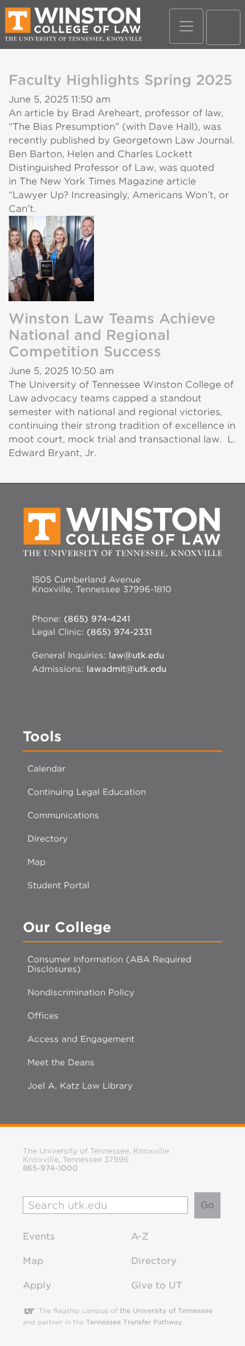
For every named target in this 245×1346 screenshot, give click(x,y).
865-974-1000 (50, 1168)
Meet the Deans (61, 1062)
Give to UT (156, 1285)
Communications (63, 815)
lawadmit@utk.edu (126, 669)
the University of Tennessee (166, 1311)
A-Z (140, 1236)
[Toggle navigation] (186, 26)
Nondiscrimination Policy (80, 992)
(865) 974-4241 (97, 618)
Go (207, 1205)
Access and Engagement (80, 1039)
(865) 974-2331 (119, 632)
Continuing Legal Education (86, 792)
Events (39, 1236)
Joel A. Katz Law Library (80, 1085)
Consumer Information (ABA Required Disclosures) (109, 964)
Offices (43, 1015)
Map (36, 862)
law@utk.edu (136, 655)
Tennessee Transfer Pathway (134, 1322)
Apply (37, 1285)
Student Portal (58, 885)
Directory (47, 838)
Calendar (46, 768)
